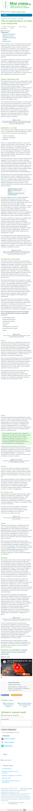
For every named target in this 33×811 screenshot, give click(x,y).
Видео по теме (6, 41)
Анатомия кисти (6, 778)
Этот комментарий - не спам (11, 732)
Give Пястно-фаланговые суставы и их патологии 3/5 (27, 695)
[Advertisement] (16, 397)
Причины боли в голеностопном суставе (25, 705)
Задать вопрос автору (14, 684)
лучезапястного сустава (7, 87)
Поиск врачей (9, 742)
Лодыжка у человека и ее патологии (12, 775)
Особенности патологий (9, 37)
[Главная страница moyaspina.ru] (16, 5)
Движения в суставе (7, 35)
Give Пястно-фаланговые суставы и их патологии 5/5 (30, 695)
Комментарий (5, 719)
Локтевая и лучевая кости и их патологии (10, 772)
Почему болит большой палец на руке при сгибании (16, 194)
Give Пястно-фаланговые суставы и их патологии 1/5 (24, 695)
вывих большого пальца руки (15, 549)
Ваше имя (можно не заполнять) (10, 715)
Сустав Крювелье (7, 768)
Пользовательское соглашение (16, 802)
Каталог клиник (9, 739)
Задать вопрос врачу (18, 12)
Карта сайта (23, 788)
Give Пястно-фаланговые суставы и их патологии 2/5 (25, 695)
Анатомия (20, 18)
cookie (20, 810)
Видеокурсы (8, 746)
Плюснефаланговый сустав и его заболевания (11, 781)
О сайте (30, 788)
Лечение (4, 39)
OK (24, 810)
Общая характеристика (8, 34)
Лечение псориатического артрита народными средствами (14, 652)
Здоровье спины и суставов (8, 18)
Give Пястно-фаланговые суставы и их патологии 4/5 (28, 695)
